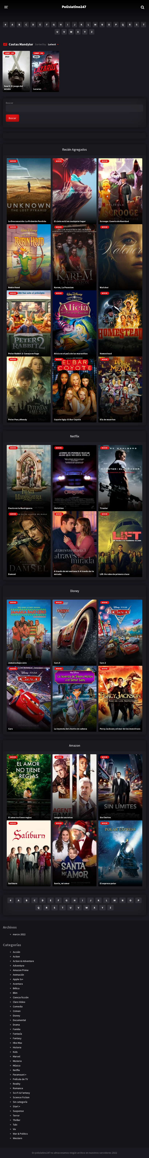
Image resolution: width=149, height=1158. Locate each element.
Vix (14, 1129)
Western (17, 1138)
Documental (19, 1020)
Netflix (16, 1070)
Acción (16, 952)
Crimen (17, 1011)
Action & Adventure (23, 961)
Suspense (18, 1111)
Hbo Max (17, 1042)
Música (16, 1065)
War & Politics (20, 1133)
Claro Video (19, 1002)
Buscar (9, 102)
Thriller (16, 1120)
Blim (15, 992)
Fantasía (17, 1033)
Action (16, 956)
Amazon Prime (21, 970)
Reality (16, 1083)
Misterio (17, 1061)
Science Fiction (21, 1097)
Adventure (18, 965)
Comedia (18, 1006)
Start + (16, 1106)
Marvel (16, 1056)
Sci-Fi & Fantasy (21, 1092)
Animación (18, 974)
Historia (17, 1047)
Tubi (15, 1124)
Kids (15, 1052)
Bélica (16, 988)
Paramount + (19, 1074)
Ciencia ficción (21, 997)
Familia (16, 1029)
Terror (16, 1115)
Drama (16, 1024)
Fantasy (17, 1038)
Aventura (18, 983)
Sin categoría (20, 1101)
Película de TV (20, 1079)
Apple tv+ (18, 979)
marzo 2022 (19, 934)
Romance (18, 1088)
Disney (16, 1015)
